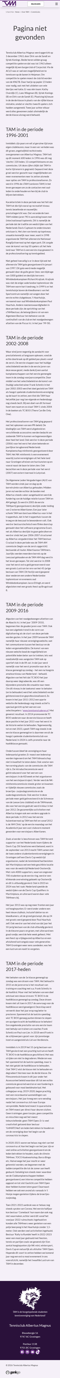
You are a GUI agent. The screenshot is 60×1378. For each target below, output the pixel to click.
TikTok (38, 1352)
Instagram (27, 1352)
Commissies (35, 12)
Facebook (22, 1352)
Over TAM (25, 12)
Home (17, 12)
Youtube (32, 1352)
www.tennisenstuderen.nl (35, 710)
